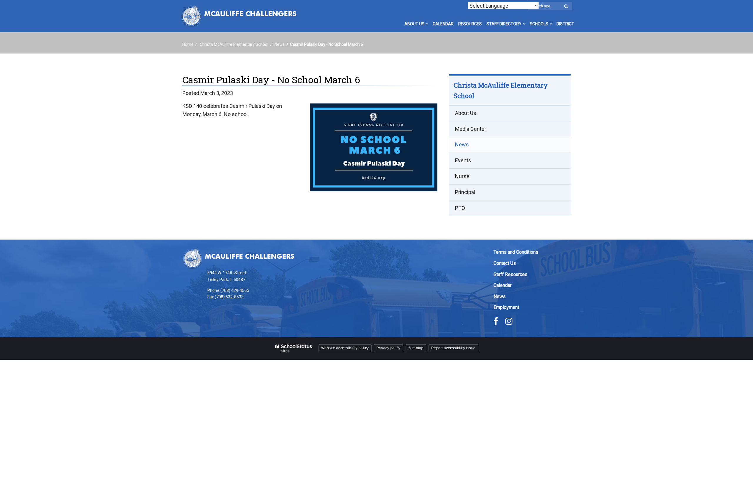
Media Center (470, 129)
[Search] (566, 6)
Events (463, 160)
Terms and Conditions (516, 252)
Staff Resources (510, 274)
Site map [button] (416, 348)
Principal (465, 192)
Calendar (503, 285)
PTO (460, 208)
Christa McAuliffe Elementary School (234, 44)
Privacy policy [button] (388, 348)
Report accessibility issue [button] (453, 348)
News (279, 44)
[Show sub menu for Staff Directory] (524, 23)
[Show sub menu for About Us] (427, 23)
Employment (506, 307)
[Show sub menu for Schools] (551, 23)
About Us (465, 113)
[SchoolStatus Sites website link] (294, 348)
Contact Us (505, 263)
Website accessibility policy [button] (345, 348)
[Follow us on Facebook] (496, 321)
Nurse (462, 176)
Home (188, 44)
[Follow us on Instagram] (508, 321)
